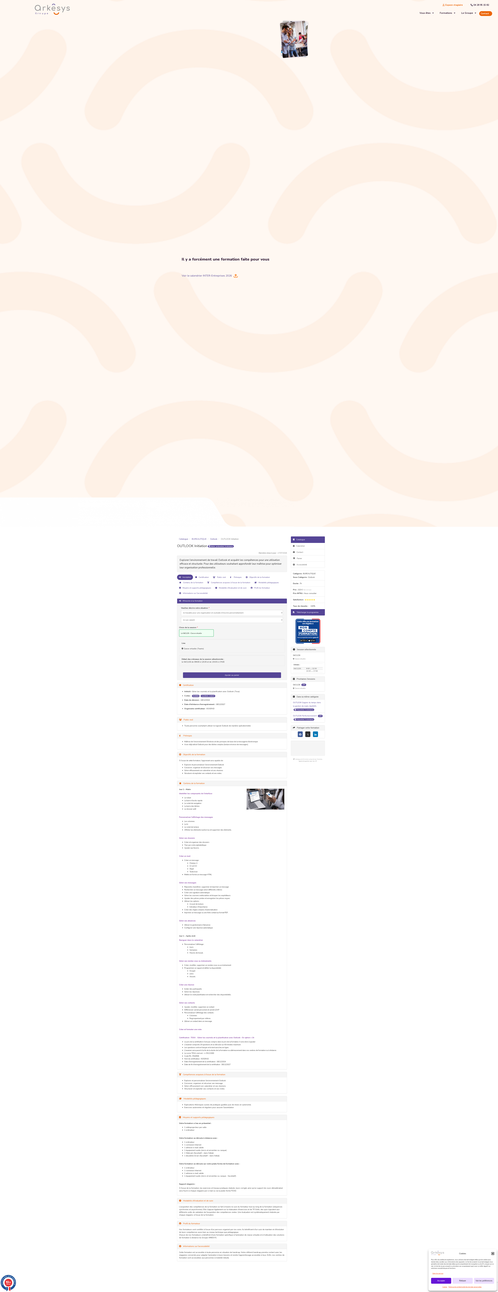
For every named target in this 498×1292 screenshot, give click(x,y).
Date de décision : (192, 700)
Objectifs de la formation (259, 577)
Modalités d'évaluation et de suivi (232, 588)
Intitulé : (187, 691)
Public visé (221, 577)
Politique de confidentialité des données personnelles (465, 1287)
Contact (299, 552)
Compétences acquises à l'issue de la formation (230, 582)
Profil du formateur (262, 588)
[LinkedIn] (315, 734)
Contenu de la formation (193, 582)
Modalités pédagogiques (268, 582)
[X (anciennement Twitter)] (307, 734)
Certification (203, 577)
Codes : (187, 696)
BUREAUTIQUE (199, 539)
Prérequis (237, 577)
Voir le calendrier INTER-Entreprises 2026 (207, 275)
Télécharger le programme (307, 612)
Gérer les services (437, 1273)
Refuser (462, 1281)
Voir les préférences (484, 1281)
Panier (299, 558)
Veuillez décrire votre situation (194, 608)
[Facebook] (300, 734)
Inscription (186, 577)
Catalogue (183, 539)
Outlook (213, 539)
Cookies (444, 1287)
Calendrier (300, 546)
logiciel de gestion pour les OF (308, 761)
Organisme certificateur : (195, 708)
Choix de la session (187, 627)
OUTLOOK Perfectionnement (305, 716)
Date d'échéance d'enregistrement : (199, 704)
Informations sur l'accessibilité (195, 593)
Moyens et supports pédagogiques (196, 588)
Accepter (441, 1281)
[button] (493, 1253)
